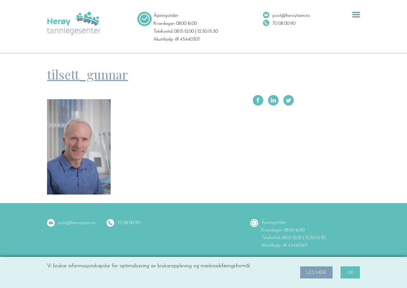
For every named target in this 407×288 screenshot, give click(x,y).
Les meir (316, 273)
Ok (350, 273)
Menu (356, 14)
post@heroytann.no (291, 15)
